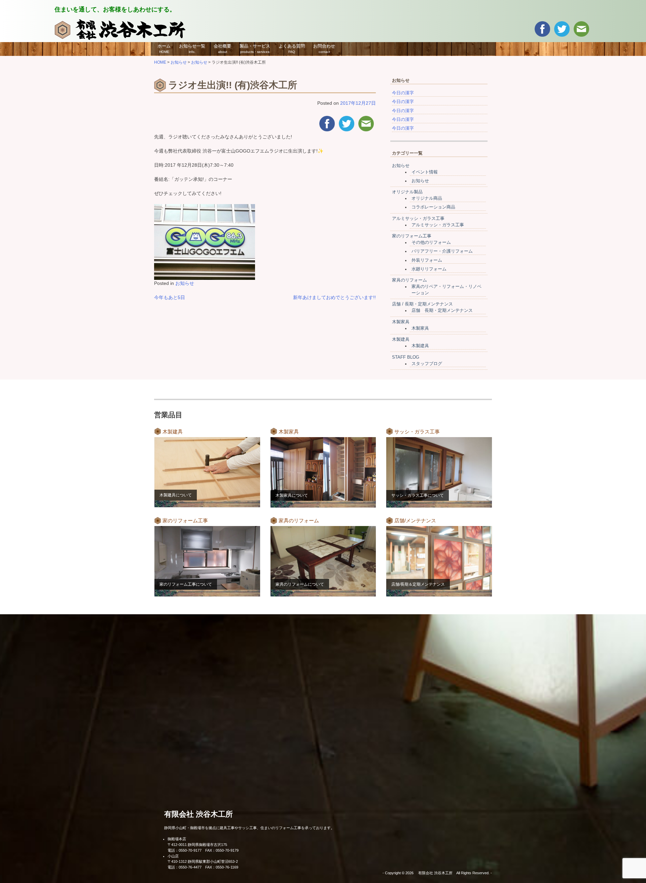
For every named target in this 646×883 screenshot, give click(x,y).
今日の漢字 (403, 93)
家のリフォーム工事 (411, 236)
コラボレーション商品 (433, 207)
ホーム (164, 48)
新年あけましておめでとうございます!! (334, 297)
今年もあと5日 (169, 297)
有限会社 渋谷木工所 (198, 814)
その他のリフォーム (431, 242)
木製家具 (400, 322)
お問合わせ (324, 48)
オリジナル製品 (407, 192)
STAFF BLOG (405, 357)
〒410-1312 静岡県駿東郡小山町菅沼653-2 (203, 861)
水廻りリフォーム (428, 269)
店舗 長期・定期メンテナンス (442, 310)
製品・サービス (255, 48)
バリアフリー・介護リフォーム (442, 251)
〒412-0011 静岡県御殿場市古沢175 (197, 845)
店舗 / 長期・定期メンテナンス (422, 304)
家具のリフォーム (409, 280)
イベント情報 (424, 172)
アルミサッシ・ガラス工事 (418, 218)
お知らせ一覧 (192, 48)
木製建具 (400, 339)
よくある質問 (292, 48)
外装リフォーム (426, 260)
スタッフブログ (426, 363)
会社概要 (222, 48)
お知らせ (184, 283)
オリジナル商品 (426, 198)
